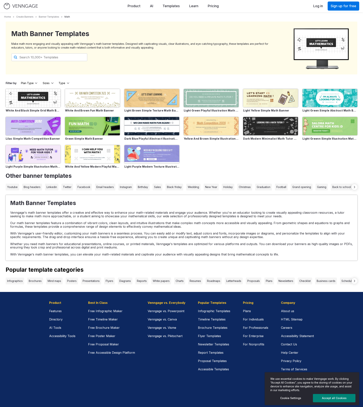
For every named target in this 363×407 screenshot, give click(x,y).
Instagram (126, 187)
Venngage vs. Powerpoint (166, 311)
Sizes (46, 83)
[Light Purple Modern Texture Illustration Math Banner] (151, 154)
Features (55, 311)
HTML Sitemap (291, 319)
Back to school (341, 187)
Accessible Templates (213, 369)
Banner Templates (49, 16)
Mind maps (54, 280)
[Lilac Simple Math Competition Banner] (33, 126)
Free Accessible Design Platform (111, 352)
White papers (161, 280)
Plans (269, 280)
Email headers (105, 187)
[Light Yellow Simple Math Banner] (270, 98)
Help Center (289, 352)
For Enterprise (253, 336)
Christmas (245, 187)
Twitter (67, 187)
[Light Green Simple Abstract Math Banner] (329, 98)
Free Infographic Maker (105, 311)
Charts (180, 280)
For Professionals (255, 328)
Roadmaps (213, 280)
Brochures (35, 280)
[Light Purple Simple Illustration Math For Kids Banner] (33, 154)
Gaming (321, 187)
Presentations (91, 280)
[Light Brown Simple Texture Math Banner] (151, 98)
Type (62, 83)
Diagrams (125, 280)
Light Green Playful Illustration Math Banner (211, 110)
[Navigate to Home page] (21, 6)
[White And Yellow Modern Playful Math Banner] (92, 154)
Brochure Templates (212, 328)
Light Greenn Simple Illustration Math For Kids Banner (329, 138)
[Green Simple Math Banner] (92, 126)
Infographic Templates (214, 311)
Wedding (193, 187)
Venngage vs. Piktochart (165, 336)
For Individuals (253, 319)
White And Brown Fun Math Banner (89, 110)
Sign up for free (343, 6)
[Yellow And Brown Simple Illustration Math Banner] (211, 126)
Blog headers (32, 187)
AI (151, 6)
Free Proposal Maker (103, 344)
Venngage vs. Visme (162, 328)
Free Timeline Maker (103, 319)
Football (281, 187)
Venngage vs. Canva (162, 319)
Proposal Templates (212, 361)
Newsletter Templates (213, 344)
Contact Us (289, 344)
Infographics (15, 280)
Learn (193, 6)
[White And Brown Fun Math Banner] (92, 98)
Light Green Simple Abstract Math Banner (329, 110)
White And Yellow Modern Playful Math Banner (92, 166)
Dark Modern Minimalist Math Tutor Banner (270, 138)
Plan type (27, 83)
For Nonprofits (253, 344)
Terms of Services (294, 369)
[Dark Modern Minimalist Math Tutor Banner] (270, 126)
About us (287, 311)
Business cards (326, 280)
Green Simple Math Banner (84, 138)
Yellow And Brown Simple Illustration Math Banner (211, 138)
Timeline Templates (212, 319)
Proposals (253, 280)
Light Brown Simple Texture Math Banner (151, 110)
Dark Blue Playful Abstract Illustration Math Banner (151, 138)
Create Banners (24, 16)
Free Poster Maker (101, 336)
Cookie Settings (290, 398)
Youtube (12, 187)
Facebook (84, 187)
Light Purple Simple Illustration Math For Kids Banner (33, 166)
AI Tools (55, 328)
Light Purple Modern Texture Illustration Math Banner (151, 166)
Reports (142, 280)
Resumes (195, 280)
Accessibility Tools (62, 336)
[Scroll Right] (354, 187)
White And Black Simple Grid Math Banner (33, 110)
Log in (318, 6)
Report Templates (210, 352)
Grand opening (301, 187)
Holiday (228, 187)
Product (134, 6)
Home (7, 16)
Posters (72, 280)
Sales (157, 187)
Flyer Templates (209, 336)
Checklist (305, 280)
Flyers (109, 280)
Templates (171, 6)
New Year (211, 187)
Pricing (213, 6)
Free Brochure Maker (104, 328)
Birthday (143, 187)
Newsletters (285, 280)
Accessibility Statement (297, 336)
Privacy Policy (291, 361)
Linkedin (52, 187)
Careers (286, 328)
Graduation (263, 187)
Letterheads (233, 280)
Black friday (174, 187)
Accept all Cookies (334, 398)
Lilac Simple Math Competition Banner (33, 138)
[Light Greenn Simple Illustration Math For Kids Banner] (329, 126)
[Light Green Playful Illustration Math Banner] (211, 98)
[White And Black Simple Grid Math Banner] (33, 98)
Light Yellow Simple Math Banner (266, 110)
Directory (56, 319)
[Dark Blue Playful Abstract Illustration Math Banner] (151, 126)
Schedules (348, 280)
